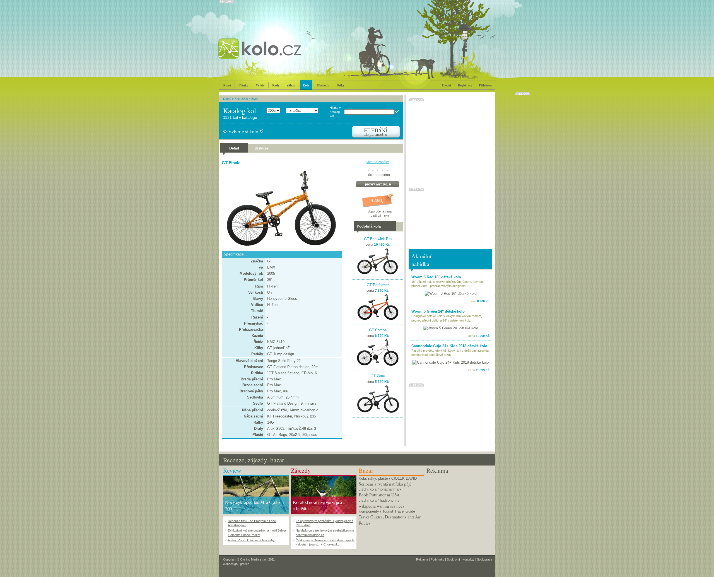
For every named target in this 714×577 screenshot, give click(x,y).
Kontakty (468, 559)
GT (269, 261)
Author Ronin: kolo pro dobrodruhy (251, 540)
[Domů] (275, 54)
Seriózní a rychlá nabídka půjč (385, 484)
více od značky (377, 162)
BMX (254, 98)
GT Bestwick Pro (378, 239)
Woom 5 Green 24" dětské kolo (438, 311)
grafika (244, 564)
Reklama (422, 559)
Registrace (465, 85)
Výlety (260, 85)
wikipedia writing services (381, 506)
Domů (227, 85)
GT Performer (378, 285)
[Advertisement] (459, 509)
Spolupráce (484, 559)
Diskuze (261, 148)
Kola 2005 (241, 98)
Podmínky (437, 559)
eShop (291, 85)
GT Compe (378, 330)
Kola (306, 85)
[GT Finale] (280, 246)
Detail (234, 148)
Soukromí (453, 559)
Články (243, 85)
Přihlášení (485, 85)
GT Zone (378, 376)
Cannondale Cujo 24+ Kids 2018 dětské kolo (449, 346)
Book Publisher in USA (379, 495)
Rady (275, 85)
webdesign (230, 564)
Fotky (340, 85)
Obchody (323, 85)
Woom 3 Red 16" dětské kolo (436, 277)
